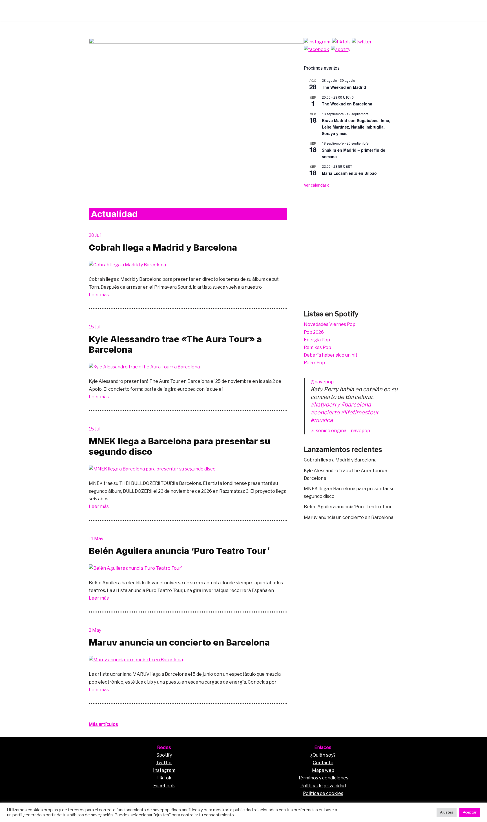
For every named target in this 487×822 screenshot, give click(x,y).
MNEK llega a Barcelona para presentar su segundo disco (179, 446)
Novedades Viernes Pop (329, 324)
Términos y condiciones (323, 778)
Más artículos (103, 724)
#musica (322, 420)
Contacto (323, 762)
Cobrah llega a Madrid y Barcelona (163, 247)
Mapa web (323, 770)
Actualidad (373, 10)
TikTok (164, 778)
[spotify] (340, 49)
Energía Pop (317, 339)
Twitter (164, 762)
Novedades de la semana (281, 10)
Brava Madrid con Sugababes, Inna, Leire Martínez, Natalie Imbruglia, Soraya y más (356, 127)
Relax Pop (314, 362)
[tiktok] (341, 42)
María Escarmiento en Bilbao (349, 173)
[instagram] (317, 42)
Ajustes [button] (446, 812)
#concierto (325, 412)
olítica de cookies (324, 793)
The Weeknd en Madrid (344, 87)
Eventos (322, 10)
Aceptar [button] (470, 812)
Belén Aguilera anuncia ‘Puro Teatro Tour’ (179, 550)
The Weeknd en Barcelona (347, 104)
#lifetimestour (360, 412)
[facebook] (316, 49)
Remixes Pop (317, 347)
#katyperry (325, 404)
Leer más (99, 294)
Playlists (346, 10)
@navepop (322, 382)
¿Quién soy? (323, 755)
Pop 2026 (314, 332)
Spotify (164, 755)
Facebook (164, 785)
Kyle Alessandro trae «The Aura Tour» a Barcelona (175, 344)
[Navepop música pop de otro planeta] (106, 10)
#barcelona (356, 404)
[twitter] (362, 42)
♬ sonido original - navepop (340, 430)
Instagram (164, 770)
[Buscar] (393, 10)
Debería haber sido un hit (330, 355)
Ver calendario (316, 185)
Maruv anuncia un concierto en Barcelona (179, 642)
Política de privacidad (323, 785)
